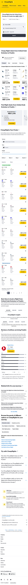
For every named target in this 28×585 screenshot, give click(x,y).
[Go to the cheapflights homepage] (9, 2)
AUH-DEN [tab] (8, 310)
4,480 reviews (10, 349)
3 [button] (13, 293)
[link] (11, 123)
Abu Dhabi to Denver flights (7, 447)
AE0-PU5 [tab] (5, 321)
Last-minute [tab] (14, 63)
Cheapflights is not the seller (8, 520)
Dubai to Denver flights (6, 441)
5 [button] (19, 293)
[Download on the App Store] (11, 574)
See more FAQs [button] (14, 411)
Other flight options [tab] (6, 428)
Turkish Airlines (10, 345)
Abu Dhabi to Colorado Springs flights (9, 445)
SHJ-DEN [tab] (20, 310)
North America (11, 529)
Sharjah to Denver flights (6, 443)
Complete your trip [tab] (16, 422)
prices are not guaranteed (6, 516)
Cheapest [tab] (4, 63)
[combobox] (15, 142)
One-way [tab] (21, 63)
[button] (2, 2)
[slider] (26, 154)
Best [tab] (9, 63)
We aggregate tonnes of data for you (10, 522)
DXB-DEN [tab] (14, 310)
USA (16, 529)
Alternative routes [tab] (6, 422)
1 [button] (8, 293)
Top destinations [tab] (5, 431)
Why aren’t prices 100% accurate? (9, 524)
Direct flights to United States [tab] (8, 425)
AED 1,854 (19, 16)
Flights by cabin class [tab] (21, 425)
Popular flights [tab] (15, 428)
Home (6, 529)
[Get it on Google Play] (4, 574)
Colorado (19, 529)
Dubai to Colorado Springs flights (8, 439)
